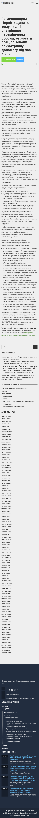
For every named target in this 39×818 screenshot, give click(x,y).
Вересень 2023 (6, 498)
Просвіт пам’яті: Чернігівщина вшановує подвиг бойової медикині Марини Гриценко (18, 371)
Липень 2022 (6, 534)
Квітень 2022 (6, 542)
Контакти (5, 748)
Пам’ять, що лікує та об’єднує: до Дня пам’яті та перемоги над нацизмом (19, 358)
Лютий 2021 (6, 575)
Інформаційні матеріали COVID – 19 (14, 388)
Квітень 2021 (6, 570)
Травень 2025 (6, 447)
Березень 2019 (6, 635)
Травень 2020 (6, 599)
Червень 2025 (6, 444)
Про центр (5, 709)
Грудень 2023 (6, 491)
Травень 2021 (6, 568)
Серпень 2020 (6, 591)
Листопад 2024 (7, 462)
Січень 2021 (5, 578)
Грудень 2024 (6, 460)
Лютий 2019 (6, 637)
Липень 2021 (6, 563)
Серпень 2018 (6, 653)
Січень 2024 (5, 488)
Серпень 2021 (6, 560)
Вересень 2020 (6, 588)
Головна (5, 706)
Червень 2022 (6, 537)
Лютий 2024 (6, 485)
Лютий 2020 (6, 606)
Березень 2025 (6, 452)
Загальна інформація (10, 712)
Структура (7, 715)
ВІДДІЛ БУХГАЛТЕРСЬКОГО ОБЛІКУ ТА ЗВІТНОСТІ (21, 724)
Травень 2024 (6, 478)
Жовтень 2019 (6, 617)
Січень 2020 (5, 609)
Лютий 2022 (6, 545)
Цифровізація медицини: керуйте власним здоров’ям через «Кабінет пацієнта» (18, 362)
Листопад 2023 (7, 493)
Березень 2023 (6, 514)
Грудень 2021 (6, 550)
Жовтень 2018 (6, 647)
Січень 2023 (5, 519)
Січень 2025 (5, 457)
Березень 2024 (6, 483)
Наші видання (7, 396)
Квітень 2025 (6, 449)
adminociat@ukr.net (12, 694)
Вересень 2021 (6, 557)
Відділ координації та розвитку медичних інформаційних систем (19, 737)
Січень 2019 (5, 640)
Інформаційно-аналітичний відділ (16, 734)
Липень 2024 (6, 473)
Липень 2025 (6, 442)
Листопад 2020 (7, 583)
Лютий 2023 (6, 516)
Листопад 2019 (7, 614)
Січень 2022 (5, 547)
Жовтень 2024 (6, 465)
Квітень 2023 (6, 511)
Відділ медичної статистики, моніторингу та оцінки (21, 729)
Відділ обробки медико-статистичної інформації (21, 731)
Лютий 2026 (6, 424)
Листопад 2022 (7, 524)
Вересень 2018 (6, 650)
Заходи (4, 391)
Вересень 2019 (6, 619)
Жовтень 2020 (6, 586)
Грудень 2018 (6, 642)
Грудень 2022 (6, 521)
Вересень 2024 (6, 467)
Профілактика (7, 404)
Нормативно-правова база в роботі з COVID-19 (18, 401)
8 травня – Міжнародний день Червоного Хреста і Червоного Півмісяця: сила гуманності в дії (19, 367)
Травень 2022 (6, 539)
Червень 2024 (6, 475)
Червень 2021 (6, 565)
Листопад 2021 (7, 552)
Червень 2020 (6, 596)
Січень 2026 (5, 426)
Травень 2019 (6, 629)
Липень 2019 (6, 624)
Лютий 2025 (6, 455)
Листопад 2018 (7, 645)
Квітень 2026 (6, 419)
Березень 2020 (6, 604)
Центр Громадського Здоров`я (13, 406)
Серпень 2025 (6, 439)
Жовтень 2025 (6, 434)
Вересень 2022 (6, 529)
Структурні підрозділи (11, 717)
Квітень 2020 (6, 601)
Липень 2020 (6, 593)
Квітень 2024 (6, 480)
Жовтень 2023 (6, 496)
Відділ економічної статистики (15, 726)
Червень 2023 (6, 506)
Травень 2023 (6, 509)
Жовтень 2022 (6, 527)
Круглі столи (6, 394)
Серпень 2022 (6, 532)
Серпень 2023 (6, 501)
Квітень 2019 (6, 632)
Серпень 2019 (6, 622)
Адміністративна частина (14, 721)
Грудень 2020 (6, 581)
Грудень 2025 (6, 429)
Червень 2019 (6, 627)
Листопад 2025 (7, 431)
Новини (4, 399)
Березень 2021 (6, 573)
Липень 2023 (6, 503)
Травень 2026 (6, 416)
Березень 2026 (6, 421)
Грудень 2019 (6, 611)
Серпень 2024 (6, 470)
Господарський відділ (13, 741)
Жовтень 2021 (6, 555)
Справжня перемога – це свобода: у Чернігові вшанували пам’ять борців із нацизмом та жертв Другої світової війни (18, 377)
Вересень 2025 (6, 437)
